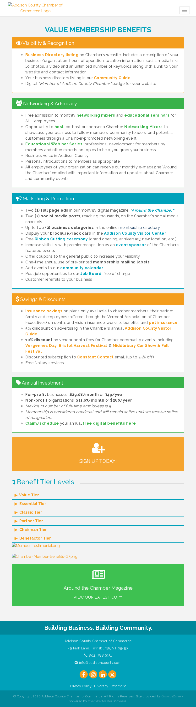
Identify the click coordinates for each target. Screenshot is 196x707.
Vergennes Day (41, 345)
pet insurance (163, 322)
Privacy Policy (81, 686)
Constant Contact (95, 357)
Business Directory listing (51, 55)
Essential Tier (32, 503)
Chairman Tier (33, 529)
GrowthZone (171, 696)
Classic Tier (30, 512)
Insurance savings (44, 311)
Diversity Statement (110, 686)
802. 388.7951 (100, 655)
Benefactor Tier (35, 538)
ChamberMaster (100, 701)
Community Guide (112, 78)
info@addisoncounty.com (99, 663)
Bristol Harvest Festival (83, 345)
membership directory (139, 227)
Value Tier (29, 495)
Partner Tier (31, 521)
